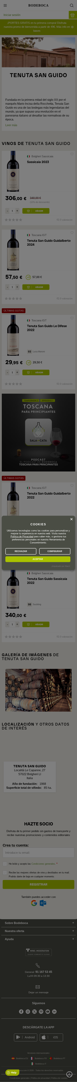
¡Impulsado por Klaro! (60, 566)
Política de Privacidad (22, 536)
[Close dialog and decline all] (71, 519)
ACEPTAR (38, 559)
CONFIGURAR (54, 551)
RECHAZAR (21, 551)
